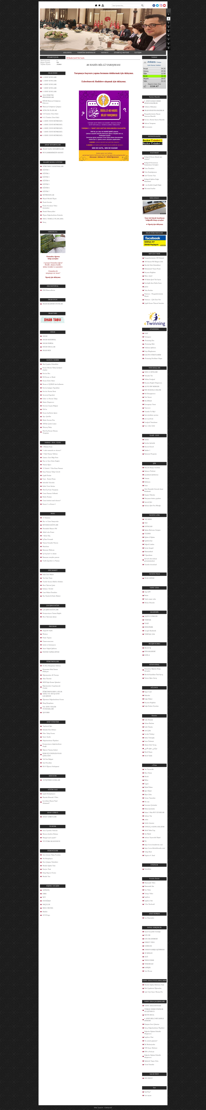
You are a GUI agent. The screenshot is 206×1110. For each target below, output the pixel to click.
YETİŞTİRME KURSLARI (51, 780)
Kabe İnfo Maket (48, 574)
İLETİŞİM (138, 52)
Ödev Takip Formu (49, 733)
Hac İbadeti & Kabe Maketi (51, 596)
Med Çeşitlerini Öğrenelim (152, 988)
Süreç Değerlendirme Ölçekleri (154, 1028)
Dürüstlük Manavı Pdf (50, 528)
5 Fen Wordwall (149, 904)
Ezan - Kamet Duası (49, 479)
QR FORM (46, 712)
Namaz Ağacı (47, 464)
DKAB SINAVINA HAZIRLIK (154, 110)
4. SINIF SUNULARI (49, 77)
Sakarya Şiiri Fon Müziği (152, 505)
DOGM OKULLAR (49, 347)
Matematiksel (148, 551)
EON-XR (147, 935)
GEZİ (146, 957)
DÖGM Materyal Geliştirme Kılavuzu (52, 102)
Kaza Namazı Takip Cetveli (51, 472)
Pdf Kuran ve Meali (49, 377)
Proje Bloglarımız (150, 351)
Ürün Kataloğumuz (150, 172)
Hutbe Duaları (47, 497)
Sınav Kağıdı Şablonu (50, 648)
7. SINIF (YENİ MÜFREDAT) (52, 132)
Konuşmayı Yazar (150, 404)
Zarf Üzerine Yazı (150, 175)
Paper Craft (148, 692)
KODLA (147, 655)
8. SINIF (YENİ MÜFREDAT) (52, 135)
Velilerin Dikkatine (150, 107)
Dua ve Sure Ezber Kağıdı (51, 461)
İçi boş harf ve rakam (49, 553)
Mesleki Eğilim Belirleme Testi (154, 985)
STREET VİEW (149, 942)
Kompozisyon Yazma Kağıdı (52, 613)
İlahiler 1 (147, 450)
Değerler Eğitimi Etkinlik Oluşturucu (152, 1032)
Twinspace (147, 337)
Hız (145, 841)
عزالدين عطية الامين (150, 748)
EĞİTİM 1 (46, 170)
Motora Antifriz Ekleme (50, 834)
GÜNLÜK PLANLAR (50, 110)
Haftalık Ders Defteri (49, 730)
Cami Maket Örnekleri (50, 592)
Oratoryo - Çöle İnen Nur (152, 299)
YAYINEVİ (104, 52)
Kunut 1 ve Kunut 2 (49, 504)
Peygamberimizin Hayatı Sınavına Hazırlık (152, 115)
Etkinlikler (147, 869)
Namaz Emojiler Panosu (50, 543)
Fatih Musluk (148, 720)
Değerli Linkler (149, 544)
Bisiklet (45, 911)
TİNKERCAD (148, 964)
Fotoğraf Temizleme (150, 422)
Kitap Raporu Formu (49, 873)
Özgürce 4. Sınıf (149, 855)
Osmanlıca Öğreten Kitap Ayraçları (152, 670)
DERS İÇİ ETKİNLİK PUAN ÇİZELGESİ (52, 754)
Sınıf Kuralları (47, 763)
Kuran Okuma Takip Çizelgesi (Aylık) (52, 369)
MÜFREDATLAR (48, 195)
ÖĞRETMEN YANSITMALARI (53, 166)
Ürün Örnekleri (149, 168)
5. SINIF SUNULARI (49, 81)
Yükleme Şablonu (150, 347)
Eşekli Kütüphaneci (49, 794)
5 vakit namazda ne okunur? (52, 450)
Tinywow (147, 408)
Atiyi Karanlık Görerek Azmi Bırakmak (153, 490)
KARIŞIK (147, 967)
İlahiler (146, 439)
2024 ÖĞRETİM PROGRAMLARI (48, 96)
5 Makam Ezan (47, 447)
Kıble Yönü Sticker (49, 486)
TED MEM (148, 519)
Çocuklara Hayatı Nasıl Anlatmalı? (50, 802)
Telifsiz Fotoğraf (149, 379)
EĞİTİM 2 (46, 173)
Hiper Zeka (148, 794)
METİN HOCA (149, 1015)
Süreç (44, 222)
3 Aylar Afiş (46, 536)
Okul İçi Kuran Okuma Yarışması (50, 432)
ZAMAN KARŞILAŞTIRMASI (154, 949)
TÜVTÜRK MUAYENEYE (51, 841)
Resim (146, 595)
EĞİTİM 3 (46, 177)
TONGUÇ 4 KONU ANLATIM (154, 827)
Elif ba (45, 409)
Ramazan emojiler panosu (51, 557)
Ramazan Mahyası (48, 550)
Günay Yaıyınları (149, 798)
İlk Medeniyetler (149, 1044)
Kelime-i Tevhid (48, 589)
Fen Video (147, 890)
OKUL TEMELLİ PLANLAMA (53, 219)
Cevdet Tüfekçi (149, 734)
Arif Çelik (147, 730)
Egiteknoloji (148, 541)
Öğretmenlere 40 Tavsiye (51, 675)
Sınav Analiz (47, 737)
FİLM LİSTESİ (149, 578)
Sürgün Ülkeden (149, 495)
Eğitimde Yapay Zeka (151, 1061)
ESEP (146, 333)
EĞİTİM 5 (46, 184)
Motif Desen (148, 752)
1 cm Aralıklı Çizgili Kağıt (152, 185)
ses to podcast (148, 419)
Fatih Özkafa (148, 727)
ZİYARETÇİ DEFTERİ (121, 52)
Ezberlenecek (88, 81)
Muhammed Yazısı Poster (152, 269)
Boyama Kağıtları (150, 272)
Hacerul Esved (149, 447)
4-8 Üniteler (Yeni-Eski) (50, 114)
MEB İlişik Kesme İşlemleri (51, 682)
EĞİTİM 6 (46, 188)
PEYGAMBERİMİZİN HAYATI (53, 152)
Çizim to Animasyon (49, 645)
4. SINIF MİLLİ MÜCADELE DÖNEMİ (154, 1020)
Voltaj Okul (148, 852)
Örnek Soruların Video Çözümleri (50, 207)
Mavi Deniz (148, 773)
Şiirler (146, 287)
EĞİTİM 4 (46, 180)
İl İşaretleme (148, 555)
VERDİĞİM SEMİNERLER (86, 52)
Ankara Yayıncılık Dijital (152, 837)
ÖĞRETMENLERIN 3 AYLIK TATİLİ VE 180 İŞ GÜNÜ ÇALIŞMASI (52, 694)
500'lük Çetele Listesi (49, 424)
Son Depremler (149, 918)
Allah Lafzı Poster (48, 532)
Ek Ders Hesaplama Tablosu (52, 666)
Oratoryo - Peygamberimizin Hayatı (153, 295)
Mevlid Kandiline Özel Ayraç (153, 674)
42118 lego (46, 915)
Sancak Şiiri (148, 502)
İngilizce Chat (148, 1037)
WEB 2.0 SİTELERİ (151, 372)
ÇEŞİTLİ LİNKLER (150, 616)
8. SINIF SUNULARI (49, 91)
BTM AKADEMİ (149, 651)
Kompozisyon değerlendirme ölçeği (52, 745)
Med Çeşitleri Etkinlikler (50, 364)
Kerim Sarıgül (148, 548)
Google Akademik (150, 631)
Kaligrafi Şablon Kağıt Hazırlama (151, 180)
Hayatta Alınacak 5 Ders (50, 797)
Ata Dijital (147, 834)
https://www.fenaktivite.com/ (153, 844)
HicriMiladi (148, 401)
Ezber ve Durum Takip (50, 398)
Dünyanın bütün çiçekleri (152, 498)
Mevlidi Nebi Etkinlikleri (152, 265)
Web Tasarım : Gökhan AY (103, 1107)
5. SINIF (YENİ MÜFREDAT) (52, 124)
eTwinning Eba (149, 340)
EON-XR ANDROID (151, 939)
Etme (146, 485)
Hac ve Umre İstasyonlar (51, 521)
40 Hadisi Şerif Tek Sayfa (152, 279)
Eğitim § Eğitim (149, 537)
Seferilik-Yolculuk (49, 482)
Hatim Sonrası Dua (49, 420)
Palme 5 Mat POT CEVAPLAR (154, 812)
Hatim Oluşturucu (48, 402)
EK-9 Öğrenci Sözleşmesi (51, 766)
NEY (44, 897)
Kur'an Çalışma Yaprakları (51, 388)
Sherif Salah (148, 755)
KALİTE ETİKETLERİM (152, 355)
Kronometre (148, 127)
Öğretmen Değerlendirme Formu (53, 699)
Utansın (146, 478)
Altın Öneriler (47, 678)
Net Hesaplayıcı (48, 858)
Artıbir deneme (149, 823)
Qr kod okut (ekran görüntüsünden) (150, 560)
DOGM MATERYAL (49, 339)
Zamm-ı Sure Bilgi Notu (50, 457)
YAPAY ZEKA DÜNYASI (152, 1005)
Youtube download (150, 564)
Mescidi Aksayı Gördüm (152, 467)
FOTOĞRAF (47, 901)
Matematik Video (149, 883)
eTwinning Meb (149, 344)
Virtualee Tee (148, 375)
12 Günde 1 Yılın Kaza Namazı (53, 468)
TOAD (146, 623)
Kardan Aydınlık (149, 443)
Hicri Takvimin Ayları (50, 617)
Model (146, 776)
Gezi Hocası (148, 971)
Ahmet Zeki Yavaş (150, 745)
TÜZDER (147, 533)
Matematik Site (149, 886)
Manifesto (46, 546)
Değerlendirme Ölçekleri (51, 740)
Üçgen (146, 784)
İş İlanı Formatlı (48, 539)
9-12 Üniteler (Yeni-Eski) (51, 117)
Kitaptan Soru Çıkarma (151, 1024)
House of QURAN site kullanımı (53, 384)
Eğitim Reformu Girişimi (152, 530)
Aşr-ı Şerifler (47, 416)
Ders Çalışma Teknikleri (50, 862)
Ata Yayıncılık (149, 769)
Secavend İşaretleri (49, 395)
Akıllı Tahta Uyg (149, 830)
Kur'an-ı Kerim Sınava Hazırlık (154, 119)
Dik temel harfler (149, 188)
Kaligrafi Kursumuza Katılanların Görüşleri (151, 164)
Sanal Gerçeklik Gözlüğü (152, 931)
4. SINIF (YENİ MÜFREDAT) (52, 121)
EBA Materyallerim (49, 290)
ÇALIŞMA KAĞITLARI (50, 609)
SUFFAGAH (148, 526)
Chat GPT (147, 592)
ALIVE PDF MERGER (151, 386)
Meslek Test (46, 876)
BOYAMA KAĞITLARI (50, 525)
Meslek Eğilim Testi (49, 865)
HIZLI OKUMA (48, 908)
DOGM (45, 336)
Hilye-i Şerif (148, 276)
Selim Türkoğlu (149, 738)
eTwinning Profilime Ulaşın (153, 358)
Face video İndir (149, 426)
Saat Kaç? (147, 1092)
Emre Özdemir (149, 741)
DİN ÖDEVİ (148, 1078)
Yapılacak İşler (47, 726)
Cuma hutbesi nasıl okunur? (52, 500)
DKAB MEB (47, 350)
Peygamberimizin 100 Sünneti (154, 258)
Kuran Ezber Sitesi (49, 381)
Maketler (147, 695)
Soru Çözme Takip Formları (52, 855)
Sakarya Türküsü (149, 471)
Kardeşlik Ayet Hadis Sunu (153, 283)
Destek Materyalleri (49, 211)
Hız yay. (147, 801)
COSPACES (148, 946)
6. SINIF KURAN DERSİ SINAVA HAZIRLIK (152, 102)
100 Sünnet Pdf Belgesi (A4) (153, 261)
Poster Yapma (47, 638)
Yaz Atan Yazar (47, 578)
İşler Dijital (147, 791)
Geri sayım (147, 1095)
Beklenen (147, 482)
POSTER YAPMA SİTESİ (51, 652)
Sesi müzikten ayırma (151, 415)
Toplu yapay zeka (150, 599)
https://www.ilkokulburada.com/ (154, 848)
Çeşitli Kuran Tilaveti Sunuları (154, 303)
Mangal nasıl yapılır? (49, 837)
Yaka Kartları (148, 290)
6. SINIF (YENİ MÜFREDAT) (52, 128)
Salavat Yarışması (150, 123)
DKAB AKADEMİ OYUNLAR (53, 304)
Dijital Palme (148, 787)
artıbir (146, 819)
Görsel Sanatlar (149, 1064)
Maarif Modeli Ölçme (50, 198)
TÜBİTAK (147, 620)
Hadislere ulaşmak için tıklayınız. (110, 81)
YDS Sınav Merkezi (150, 1048)
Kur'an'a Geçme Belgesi (50, 406)
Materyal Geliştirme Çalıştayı (52, 106)
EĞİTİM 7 (46, 191)
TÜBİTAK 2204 (149, 634)
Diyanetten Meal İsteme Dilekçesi (50, 670)
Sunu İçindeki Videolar (50, 830)
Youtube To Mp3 (149, 411)
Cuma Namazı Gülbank (50, 493)
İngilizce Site (148, 901)
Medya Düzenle (149, 602)
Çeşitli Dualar (47, 475)
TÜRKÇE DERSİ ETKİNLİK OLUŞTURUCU (153, 1010)
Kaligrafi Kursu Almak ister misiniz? (153, 158)
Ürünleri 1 (152, 140)
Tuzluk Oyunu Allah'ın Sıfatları (53, 581)
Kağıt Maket (148, 699)
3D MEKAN (148, 953)
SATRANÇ (46, 890)
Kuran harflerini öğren (50, 413)
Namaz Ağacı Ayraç (150, 678)
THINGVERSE (149, 960)
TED (145, 523)
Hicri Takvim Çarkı (49, 585)
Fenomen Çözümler (150, 805)
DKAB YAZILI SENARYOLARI (53, 149)
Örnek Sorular (47, 202)
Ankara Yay (148, 816)
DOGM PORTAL (48, 343)
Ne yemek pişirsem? (150, 1041)
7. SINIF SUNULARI (49, 88)
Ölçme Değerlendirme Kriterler (53, 215)
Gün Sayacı (148, 397)
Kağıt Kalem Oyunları (151, 706)
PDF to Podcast (149, 1051)
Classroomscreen (48, 641)
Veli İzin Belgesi (48, 759)
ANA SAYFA (67, 52)
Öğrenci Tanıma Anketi (50, 750)
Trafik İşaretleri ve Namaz (51, 561)
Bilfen (146, 780)
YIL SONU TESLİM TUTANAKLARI (49, 708)
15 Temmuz (46, 518)
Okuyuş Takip (47, 427)
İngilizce (147, 897)
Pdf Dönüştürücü (149, 393)
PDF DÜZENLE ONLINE (152, 390)
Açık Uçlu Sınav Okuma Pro (153, 992)
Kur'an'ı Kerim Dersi (49, 391)
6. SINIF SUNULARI (49, 84)
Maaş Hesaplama (48, 703)
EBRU (45, 894)
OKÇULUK (46, 904)
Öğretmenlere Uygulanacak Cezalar (51, 687)
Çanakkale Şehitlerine (151, 475)
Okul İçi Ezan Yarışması (50, 490)
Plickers (45, 634)
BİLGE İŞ (147, 648)
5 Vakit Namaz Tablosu (50, 454)
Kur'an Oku (46, 373)
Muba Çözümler (149, 809)
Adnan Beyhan (149, 723)
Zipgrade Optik (48, 630)
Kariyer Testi (47, 869)
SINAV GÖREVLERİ (49, 817)
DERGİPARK (148, 627)
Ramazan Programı (150, 454)
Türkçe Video (148, 893)
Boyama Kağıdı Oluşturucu (153, 383)
